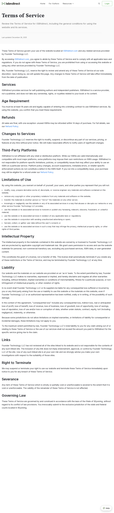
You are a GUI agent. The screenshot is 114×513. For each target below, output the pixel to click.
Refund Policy (11, 126)
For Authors (54, 3)
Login (107, 3)
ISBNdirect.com (70, 51)
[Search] (99, 4)
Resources (67, 3)
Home (42, 3)
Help (108, 508)
